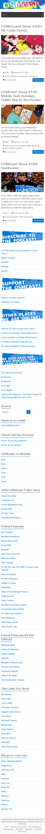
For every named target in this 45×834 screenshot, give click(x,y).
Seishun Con (6, 809)
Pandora (4, 266)
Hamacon (5, 778)
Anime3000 (6, 545)
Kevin (3, 481)
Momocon (5, 787)
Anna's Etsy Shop (8, 496)
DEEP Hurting (7, 563)
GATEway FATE (7, 770)
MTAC (3, 791)
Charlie (4, 468)
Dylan (3, 473)
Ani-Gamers (6, 694)
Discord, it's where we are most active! (18, 329)
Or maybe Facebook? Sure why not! (16, 342)
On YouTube (6, 377)
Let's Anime (6, 716)
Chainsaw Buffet (8, 558)
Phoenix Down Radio (10, 667)
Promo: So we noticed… (11, 445)
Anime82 (5, 549)
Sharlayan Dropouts (9, 671)
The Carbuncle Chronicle (11, 373)
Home (6, 827)
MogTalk (5, 658)
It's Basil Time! (7, 513)
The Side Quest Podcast (11, 613)
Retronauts (6, 587)
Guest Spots (38, 829)
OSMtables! (19, 829)
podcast (21, 76)
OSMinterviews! (8, 829)
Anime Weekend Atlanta (11, 761)
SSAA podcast (7, 596)
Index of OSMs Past (34, 827)
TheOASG (5, 742)
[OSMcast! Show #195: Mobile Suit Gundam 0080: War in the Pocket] (22, 105)
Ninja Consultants (8, 574)
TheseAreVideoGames (11, 518)
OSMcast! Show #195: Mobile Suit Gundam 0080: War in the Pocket (21, 96)
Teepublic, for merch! (10, 302)
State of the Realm (9, 675)
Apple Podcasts (8, 258)
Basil (6, 72)
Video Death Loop (9, 626)
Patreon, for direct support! (13, 297)
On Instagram (7, 390)
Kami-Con (5, 783)
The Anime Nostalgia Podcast (14, 605)
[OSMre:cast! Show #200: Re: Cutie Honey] (22, 36)
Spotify (4, 271)
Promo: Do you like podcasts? (14, 441)
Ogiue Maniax (7, 729)
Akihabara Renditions (10, 536)
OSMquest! (28, 829)
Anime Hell (6, 699)
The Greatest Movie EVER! (12, 609)
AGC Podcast (7, 532)
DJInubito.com (7, 500)
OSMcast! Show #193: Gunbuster (19, 166)
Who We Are (22, 832)
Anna (3, 459)
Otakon (4, 805)
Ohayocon (5, 800)
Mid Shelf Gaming (9, 720)
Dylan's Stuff (6, 509)
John (3, 477)
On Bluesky (6, 381)
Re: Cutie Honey (31, 76)
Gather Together (8, 654)
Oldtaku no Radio (8, 583)
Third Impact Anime (9, 622)
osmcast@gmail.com (10, 425)
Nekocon (5, 796)
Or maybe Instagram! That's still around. (18, 346)
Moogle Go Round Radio (11, 662)
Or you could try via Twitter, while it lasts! (19, 337)
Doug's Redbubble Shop (11, 504)
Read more (38, 80)
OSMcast (13, 76)
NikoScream (6, 725)
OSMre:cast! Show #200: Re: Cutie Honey (21, 28)
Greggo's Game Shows (11, 712)
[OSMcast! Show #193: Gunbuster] (22, 173)
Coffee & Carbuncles (10, 649)
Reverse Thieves (8, 738)
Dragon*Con (6, 765)
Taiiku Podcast (7, 600)
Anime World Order (9, 541)
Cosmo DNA (6, 703)
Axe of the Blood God (10, 554)
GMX (3, 774)
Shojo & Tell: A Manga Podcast (14, 592)
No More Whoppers (9, 579)
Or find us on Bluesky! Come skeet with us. (19, 333)
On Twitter (5, 386)
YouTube (4, 262)
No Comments (10, 80)
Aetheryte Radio (8, 645)
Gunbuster (14, 217)
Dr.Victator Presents (10, 707)
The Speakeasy (8, 618)
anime (7, 76)
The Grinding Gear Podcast (12, 680)
